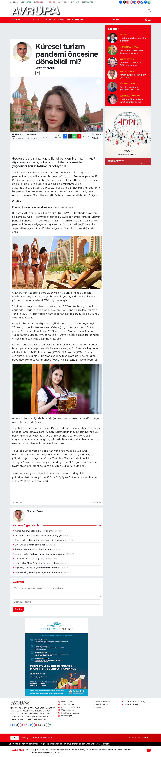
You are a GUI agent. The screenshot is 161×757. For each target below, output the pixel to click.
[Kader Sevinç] (112, 62)
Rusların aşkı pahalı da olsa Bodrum (33, 549)
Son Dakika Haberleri (70, 713)
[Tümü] (147, 29)
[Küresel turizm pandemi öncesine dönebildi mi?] (56, 104)
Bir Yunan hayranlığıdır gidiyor (30, 545)
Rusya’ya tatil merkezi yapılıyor (31, 558)
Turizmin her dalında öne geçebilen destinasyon (39, 540)
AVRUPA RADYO (131, 705)
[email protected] (39, 719)
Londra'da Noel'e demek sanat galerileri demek (132, 100)
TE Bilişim (146, 738)
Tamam (105, 744)
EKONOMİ (50, 20)
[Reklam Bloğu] (56, 657)
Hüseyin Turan (127, 84)
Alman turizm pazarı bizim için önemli (34, 531)
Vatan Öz (125, 35)
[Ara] (149, 10)
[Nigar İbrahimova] (112, 50)
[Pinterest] (22, 725)
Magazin (79, 20)
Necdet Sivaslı (45, 68)
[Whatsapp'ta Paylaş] (74, 136)
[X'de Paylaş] (70, 136)
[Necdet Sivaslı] (22, 52)
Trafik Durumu (67, 705)
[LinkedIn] (31, 725)
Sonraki (94, 503)
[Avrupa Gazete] (35, 10)
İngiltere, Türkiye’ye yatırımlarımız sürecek (37, 568)
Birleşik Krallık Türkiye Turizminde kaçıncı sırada (39, 554)
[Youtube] (36, 725)
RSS (16, 738)
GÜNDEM (15, 20)
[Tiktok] (40, 725)
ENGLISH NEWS (103, 702)
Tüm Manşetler (67, 710)
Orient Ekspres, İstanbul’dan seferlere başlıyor (39, 536)
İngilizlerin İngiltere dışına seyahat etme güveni (39, 572)
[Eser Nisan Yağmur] (112, 99)
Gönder (18, 609)
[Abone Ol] (97, 136)
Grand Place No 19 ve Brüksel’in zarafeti (131, 64)
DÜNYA (61, 20)
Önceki (18, 503)
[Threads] (45, 725)
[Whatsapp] (50, 725)
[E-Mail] (37, 73)
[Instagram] (26, 725)
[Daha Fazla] (79, 136)
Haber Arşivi (66, 716)
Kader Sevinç (127, 59)
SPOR (70, 20)
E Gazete (114, 20)
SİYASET (38, 20)
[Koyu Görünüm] (146, 19)
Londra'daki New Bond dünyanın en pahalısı (37, 563)
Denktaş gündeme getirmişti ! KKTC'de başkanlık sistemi (129, 88)
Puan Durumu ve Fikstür (71, 707)
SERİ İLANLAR (102, 705)
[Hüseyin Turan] (112, 87)
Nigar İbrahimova (129, 47)
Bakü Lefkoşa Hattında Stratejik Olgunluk (131, 51)
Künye (99, 707)
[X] (17, 725)
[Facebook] (12, 725)
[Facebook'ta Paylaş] (65, 136)
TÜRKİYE (26, 20)
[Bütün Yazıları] (100, 525)
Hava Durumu (67, 702)
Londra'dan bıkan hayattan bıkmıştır (133, 39)
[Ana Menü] (149, 19)
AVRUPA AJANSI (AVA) (134, 702)
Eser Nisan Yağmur (130, 96)
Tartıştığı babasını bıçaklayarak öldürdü (112, 750)
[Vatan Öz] (112, 38)
